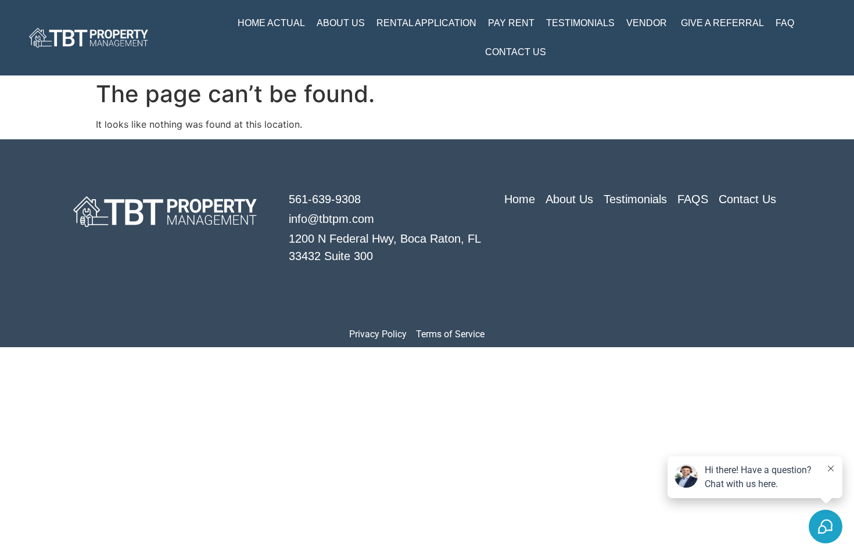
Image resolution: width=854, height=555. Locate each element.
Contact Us (515, 52)
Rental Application (426, 23)
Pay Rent (511, 23)
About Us (341, 23)
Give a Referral (722, 23)
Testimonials (580, 23)
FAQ (785, 23)
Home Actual (271, 23)
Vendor (647, 23)
